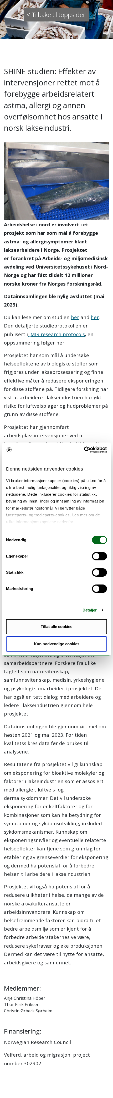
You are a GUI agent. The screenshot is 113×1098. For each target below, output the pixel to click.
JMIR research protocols (56, 334)
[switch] (99, 556)
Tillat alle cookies (56, 626)
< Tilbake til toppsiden (57, 14)
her (75, 317)
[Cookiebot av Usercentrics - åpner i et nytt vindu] (84, 449)
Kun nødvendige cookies (56, 644)
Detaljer (90, 610)
